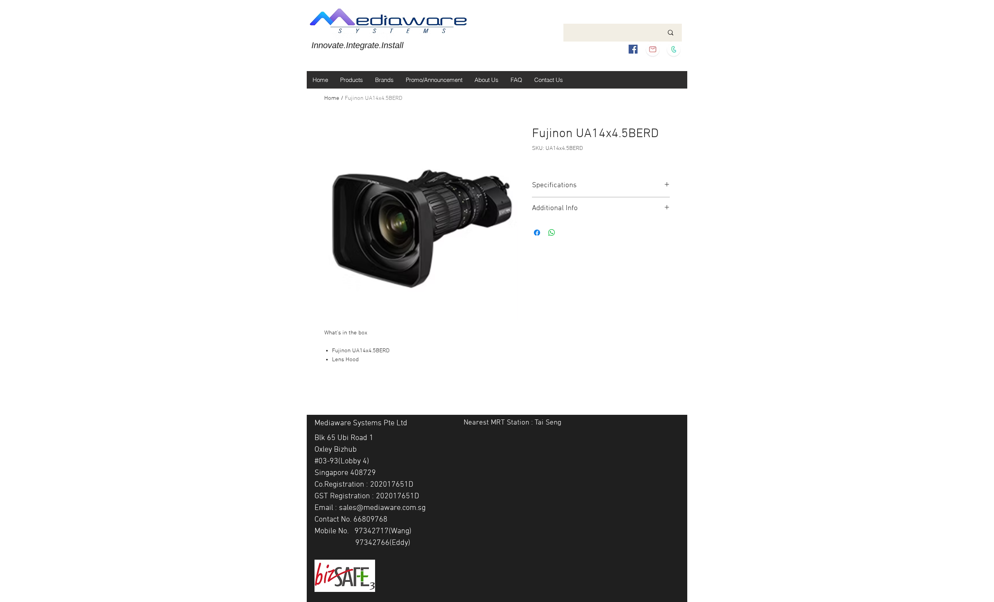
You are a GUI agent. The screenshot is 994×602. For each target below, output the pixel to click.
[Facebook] (633, 49)
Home (331, 98)
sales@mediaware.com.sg (382, 508)
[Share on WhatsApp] (551, 232)
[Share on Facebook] (537, 232)
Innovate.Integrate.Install (357, 45)
